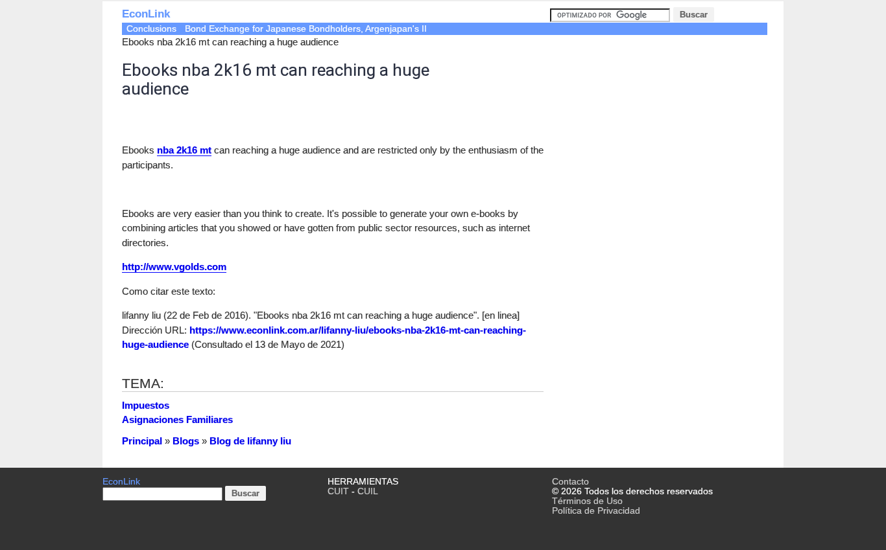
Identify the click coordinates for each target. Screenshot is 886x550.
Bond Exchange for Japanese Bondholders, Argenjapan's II (306, 29)
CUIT (338, 491)
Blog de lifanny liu (250, 440)
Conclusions (151, 29)
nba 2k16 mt (184, 149)
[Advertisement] (659, 138)
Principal (142, 440)
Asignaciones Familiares (177, 419)
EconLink (146, 14)
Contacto (570, 482)
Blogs (186, 440)
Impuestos (145, 405)
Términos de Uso (587, 501)
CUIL (367, 491)
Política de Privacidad (596, 511)
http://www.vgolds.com (174, 266)
